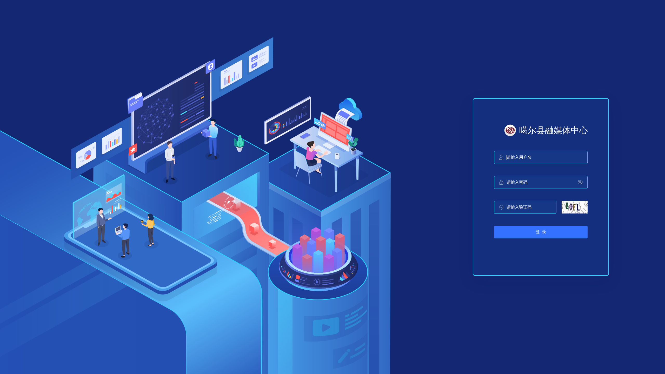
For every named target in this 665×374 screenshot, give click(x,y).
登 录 (541, 232)
